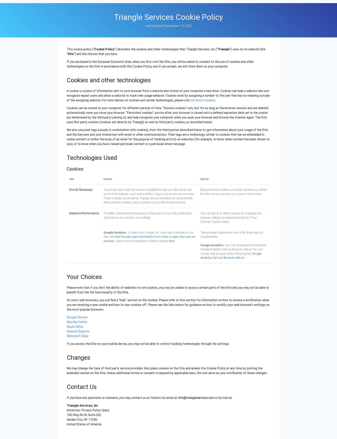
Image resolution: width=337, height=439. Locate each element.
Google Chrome (77, 317)
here (172, 241)
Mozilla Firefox (77, 322)
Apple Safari (75, 326)
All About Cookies (203, 100)
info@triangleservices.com (196, 398)
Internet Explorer (78, 331)
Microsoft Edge (77, 336)
